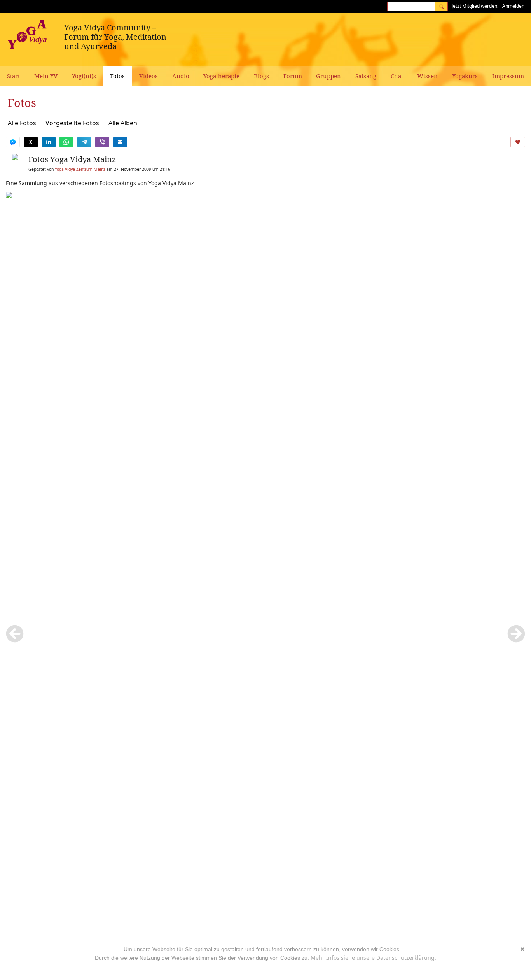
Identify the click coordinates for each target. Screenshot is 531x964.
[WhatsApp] (66, 142)
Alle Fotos (22, 123)
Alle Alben (122, 123)
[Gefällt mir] (517, 142)
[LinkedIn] (49, 142)
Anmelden (513, 6)
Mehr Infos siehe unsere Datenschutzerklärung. (373, 957)
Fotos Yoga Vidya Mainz (72, 159)
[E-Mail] (120, 142)
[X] (31, 142)
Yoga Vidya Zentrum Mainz (80, 169)
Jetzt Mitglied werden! (475, 6)
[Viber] (102, 142)
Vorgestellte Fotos (72, 123)
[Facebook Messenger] (13, 142)
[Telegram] (84, 142)
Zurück (15, 634)
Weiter (516, 634)
